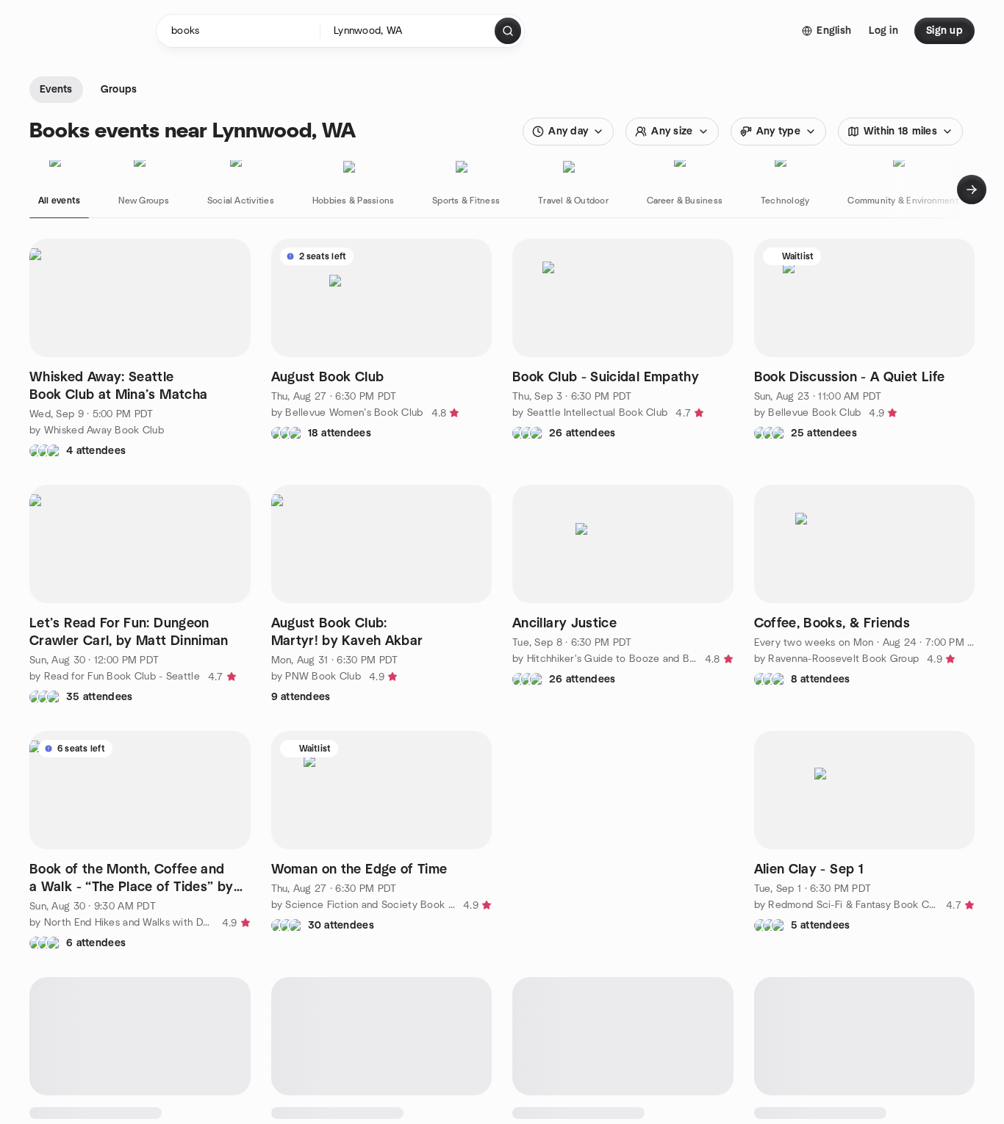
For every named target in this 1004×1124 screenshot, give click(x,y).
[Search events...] (508, 31)
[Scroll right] (971, 189)
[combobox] (408, 31)
